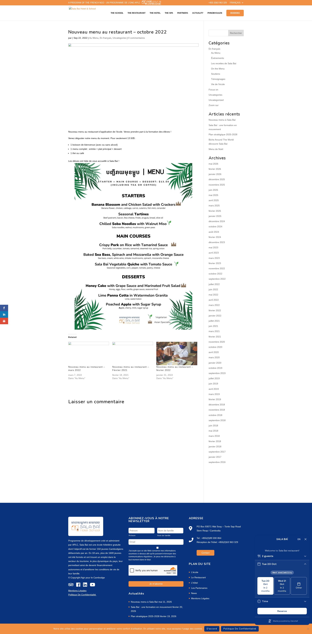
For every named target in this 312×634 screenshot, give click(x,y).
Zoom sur (214, 105)
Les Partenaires (199, 588)
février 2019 (215, 399)
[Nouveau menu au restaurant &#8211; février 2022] (176, 353)
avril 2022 (214, 300)
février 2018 (215, 441)
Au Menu (93, 38)
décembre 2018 (217, 404)
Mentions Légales (200, 598)
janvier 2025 (215, 216)
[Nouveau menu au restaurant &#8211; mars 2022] (88, 353)
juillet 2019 (214, 378)
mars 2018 (214, 436)
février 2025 (215, 211)
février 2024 (215, 237)
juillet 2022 (214, 284)
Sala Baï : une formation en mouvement (151, 607)
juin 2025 (213, 190)
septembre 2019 (217, 373)
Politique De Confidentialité (239, 628)
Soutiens (215, 74)
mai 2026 (213, 163)
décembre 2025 (217, 179)
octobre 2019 (215, 368)
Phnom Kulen (215, 13)
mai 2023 (213, 247)
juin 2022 (213, 289)
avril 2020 (214, 352)
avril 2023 (214, 252)
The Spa (169, 13)
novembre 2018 (217, 409)
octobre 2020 (215, 347)
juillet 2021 (214, 321)
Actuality (197, 13)
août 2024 (214, 232)
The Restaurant (136, 13)
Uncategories (119, 38)
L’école (194, 572)
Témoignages (218, 79)
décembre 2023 (217, 242)
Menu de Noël (216, 149)
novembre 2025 (217, 184)
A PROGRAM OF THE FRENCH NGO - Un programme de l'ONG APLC (104, 2)
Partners (182, 13)
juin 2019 (213, 383)
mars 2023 (214, 258)
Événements (217, 58)
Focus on (213, 89)
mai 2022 (213, 294)
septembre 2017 (217, 451)
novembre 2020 (217, 341)
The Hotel (155, 13)
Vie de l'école (218, 84)
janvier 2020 (215, 362)
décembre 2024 (217, 221)
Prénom (132, 535)
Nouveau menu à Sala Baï (222, 120)
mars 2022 (214, 305)
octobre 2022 (215, 273)
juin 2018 (213, 425)
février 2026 (215, 169)
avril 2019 (214, 389)
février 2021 (215, 336)
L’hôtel (194, 582)
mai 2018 (213, 430)
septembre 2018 (217, 420)
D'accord (212, 628)
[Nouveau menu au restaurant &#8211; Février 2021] (132, 353)
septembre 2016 (217, 462)
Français (235, 3)
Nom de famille (163, 535)
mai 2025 (213, 195)
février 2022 (215, 310)
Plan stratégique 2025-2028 (223, 134)
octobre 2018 (215, 415)
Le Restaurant (198, 577)
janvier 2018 (215, 446)
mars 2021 (214, 331)
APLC (75, 544)
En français (105, 38)
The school (117, 13)
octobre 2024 (215, 226)
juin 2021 (213, 326)
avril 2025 (214, 200)
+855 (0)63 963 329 (217, 3)
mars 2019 (214, 394)
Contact (205, 552)
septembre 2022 (217, 279)
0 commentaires (136, 38)
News (194, 593)
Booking (235, 13)
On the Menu (218, 68)
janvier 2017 (215, 457)
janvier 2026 (215, 174)
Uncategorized (216, 100)
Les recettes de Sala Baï (223, 63)
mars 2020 (214, 357)
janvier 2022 (215, 315)
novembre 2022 (217, 268)
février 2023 (215, 263)
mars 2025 (214, 205)
